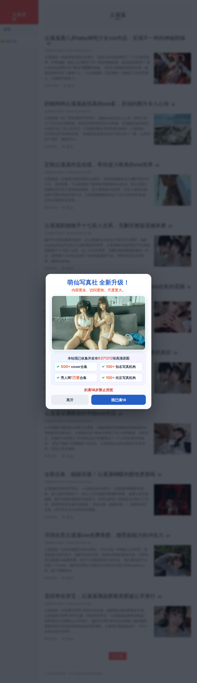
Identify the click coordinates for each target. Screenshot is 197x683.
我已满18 (118, 399)
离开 (70, 399)
